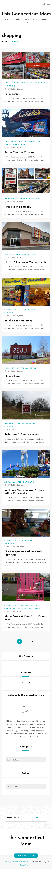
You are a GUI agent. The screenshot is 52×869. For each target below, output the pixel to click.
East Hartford (13, 141)
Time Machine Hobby (17, 207)
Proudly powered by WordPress (17, 862)
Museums (9, 254)
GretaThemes (25, 865)
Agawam (8, 482)
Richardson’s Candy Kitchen (21, 434)
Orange (20, 254)
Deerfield (10, 423)
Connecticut (12, 310)
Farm (23, 368)
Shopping (9, 86)
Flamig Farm (12, 376)
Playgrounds (20, 609)
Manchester (11, 199)
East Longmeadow (15, 83)
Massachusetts (36, 83)
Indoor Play (28, 541)
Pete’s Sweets (12, 94)
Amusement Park (24, 482)
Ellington (27, 605)
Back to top (25, 856)
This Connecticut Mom (26, 14)
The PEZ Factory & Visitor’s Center (26, 262)
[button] (44, 4)
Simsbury (32, 368)
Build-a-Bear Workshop (18, 320)
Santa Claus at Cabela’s (19, 152)
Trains (36, 199)
